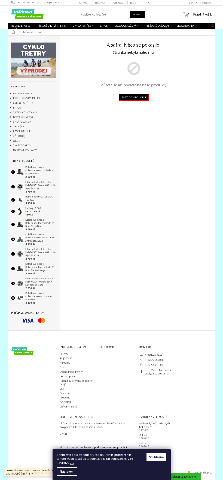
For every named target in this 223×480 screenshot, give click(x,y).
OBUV (16, 140)
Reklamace (66, 393)
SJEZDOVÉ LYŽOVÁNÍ (25, 112)
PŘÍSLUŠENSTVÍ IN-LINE (27, 98)
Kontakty (117, 2)
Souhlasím (156, 457)
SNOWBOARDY (22, 121)
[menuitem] (21, 26)
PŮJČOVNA (99, 2)
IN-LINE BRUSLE (22, 93)
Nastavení (67, 471)
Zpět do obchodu (134, 97)
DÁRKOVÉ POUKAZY (25, 150)
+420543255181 (154, 359)
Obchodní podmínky (71, 371)
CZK (191, 2)
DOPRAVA (65, 402)
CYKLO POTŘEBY (23, 102)
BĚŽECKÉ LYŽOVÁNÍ (24, 117)
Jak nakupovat (68, 376)
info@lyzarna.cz (153, 354)
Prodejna (65, 397)
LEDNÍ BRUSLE (21, 131)
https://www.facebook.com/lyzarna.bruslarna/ (158, 371)
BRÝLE (17, 107)
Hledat (137, 14)
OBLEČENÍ (19, 126)
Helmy (142, 443)
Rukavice (144, 435)
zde (72, 463)
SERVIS (83, 2)
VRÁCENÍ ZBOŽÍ (69, 406)
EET (62, 388)
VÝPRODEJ (19, 136)
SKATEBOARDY (22, 145)
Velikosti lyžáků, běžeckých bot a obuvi (154, 425)
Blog (133, 2)
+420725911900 (154, 365)
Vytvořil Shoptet (203, 472)
